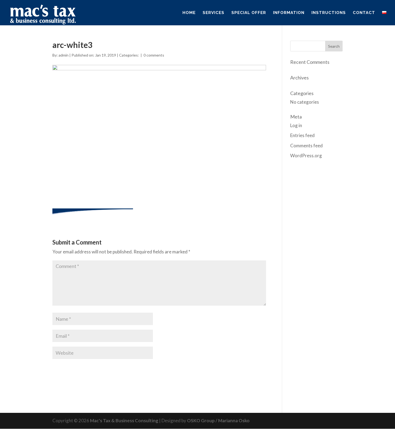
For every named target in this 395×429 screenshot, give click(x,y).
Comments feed (306, 145)
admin (64, 55)
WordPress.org (306, 155)
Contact (364, 13)
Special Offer (248, 13)
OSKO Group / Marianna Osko (218, 420)
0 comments (153, 55)
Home (189, 13)
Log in (296, 125)
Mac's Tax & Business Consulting (124, 420)
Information (288, 13)
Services (213, 13)
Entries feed (302, 135)
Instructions (328, 13)
